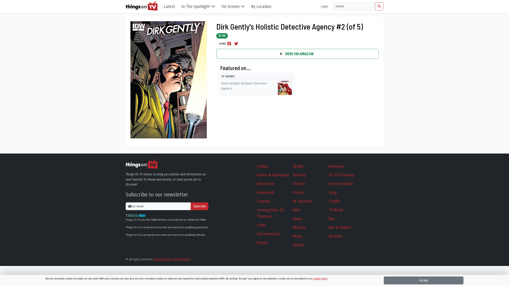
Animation (265, 192)
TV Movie (336, 210)
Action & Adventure (273, 175)
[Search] (379, 6)
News (297, 236)
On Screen (230, 6)
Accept (423, 280)
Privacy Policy (163, 259)
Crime (261, 225)
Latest (169, 6)
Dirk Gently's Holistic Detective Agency (244, 86)
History (299, 183)
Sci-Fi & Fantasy (341, 175)
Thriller (335, 201)
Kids (296, 210)
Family (298, 166)
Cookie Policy (181, 259)
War (332, 218)
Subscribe (199, 206)
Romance (336, 166)
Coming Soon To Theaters (270, 213)
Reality (298, 245)
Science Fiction (341, 183)
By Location (261, 6)
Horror (298, 192)
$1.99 (222, 36)
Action (262, 166)
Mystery (299, 227)
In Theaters (302, 201)
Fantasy (299, 175)
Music (297, 218)
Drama (262, 242)
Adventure (265, 183)
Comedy (263, 201)
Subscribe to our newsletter (157, 194)
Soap (333, 192)
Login (324, 6)
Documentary (268, 233)
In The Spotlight (195, 6)
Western (335, 236)
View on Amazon (299, 53)
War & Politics (340, 227)
